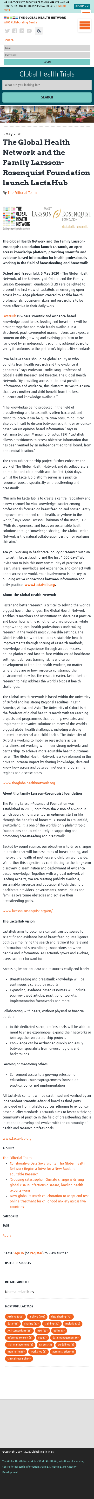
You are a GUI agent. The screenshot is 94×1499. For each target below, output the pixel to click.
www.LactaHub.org (40, 585)
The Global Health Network (35, 18)
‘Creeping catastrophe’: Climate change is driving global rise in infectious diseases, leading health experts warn (47, 1185)
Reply (7, 1235)
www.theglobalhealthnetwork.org (29, 783)
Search (47, 97)
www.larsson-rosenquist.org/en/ (28, 911)
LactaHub (9, 316)
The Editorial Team (22, 193)
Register (36, 1253)
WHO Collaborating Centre (20, 22)
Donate (8, 40)
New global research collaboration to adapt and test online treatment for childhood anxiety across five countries (49, 1201)
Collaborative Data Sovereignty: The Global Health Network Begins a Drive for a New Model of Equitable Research (47, 1169)
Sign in (18, 1253)
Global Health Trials (47, 74)
